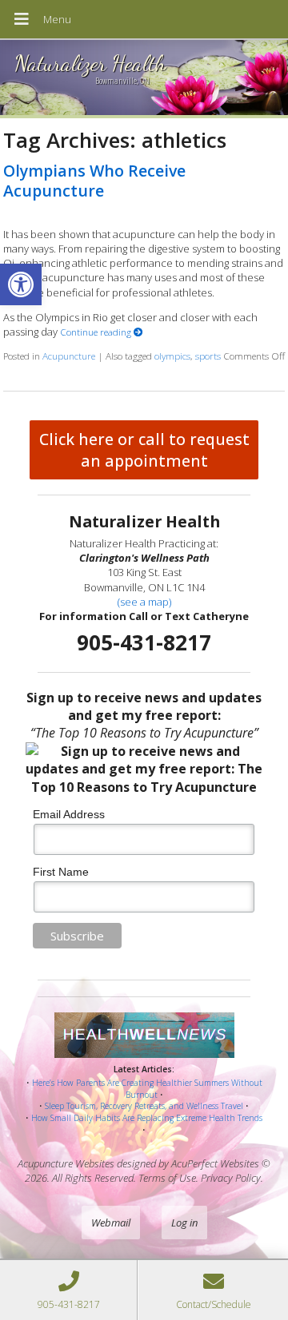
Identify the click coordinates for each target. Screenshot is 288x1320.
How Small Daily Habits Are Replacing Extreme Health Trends (146, 1117)
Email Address (69, 814)
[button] (21, 284)
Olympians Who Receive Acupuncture (94, 180)
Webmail (110, 1222)
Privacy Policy (231, 1178)
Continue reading (97, 331)
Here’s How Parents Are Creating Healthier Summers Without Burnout (147, 1088)
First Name (61, 871)
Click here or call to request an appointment (144, 449)
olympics (172, 355)
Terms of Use (167, 1178)
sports (208, 355)
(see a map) (144, 601)
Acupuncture (68, 355)
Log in (184, 1222)
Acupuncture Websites (66, 1163)
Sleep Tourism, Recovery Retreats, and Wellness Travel (144, 1105)
